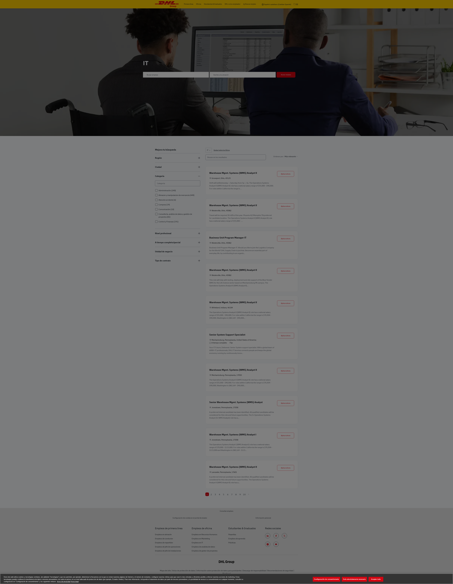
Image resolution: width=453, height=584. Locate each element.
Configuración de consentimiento (326, 579)
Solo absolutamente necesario (354, 579)
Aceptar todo (376, 579)
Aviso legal (75, 581)
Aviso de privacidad (63, 581)
